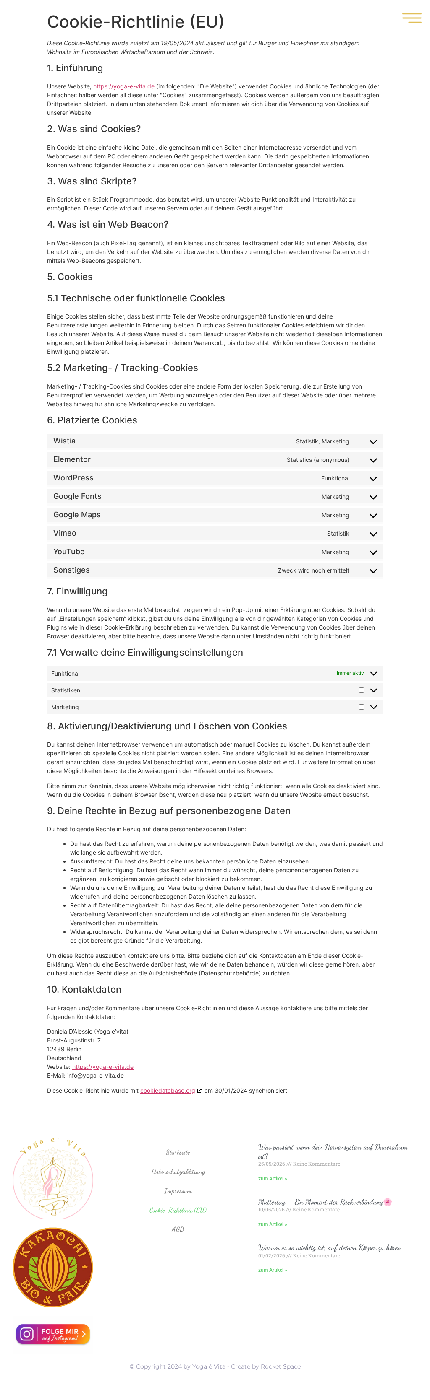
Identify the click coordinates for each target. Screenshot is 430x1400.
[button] (412, 19)
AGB (178, 1229)
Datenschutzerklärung (178, 1171)
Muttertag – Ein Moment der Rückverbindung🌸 (325, 1201)
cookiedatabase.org (167, 1090)
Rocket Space (281, 1366)
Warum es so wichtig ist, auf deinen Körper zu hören (329, 1247)
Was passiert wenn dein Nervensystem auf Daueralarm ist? (333, 1151)
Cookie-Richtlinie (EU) (178, 1210)
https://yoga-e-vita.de (124, 86)
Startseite (178, 1152)
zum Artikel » (272, 1179)
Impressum (177, 1191)
